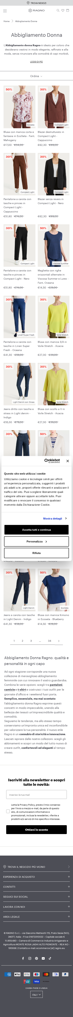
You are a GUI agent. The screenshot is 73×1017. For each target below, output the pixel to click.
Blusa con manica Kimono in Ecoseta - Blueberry (53, 617)
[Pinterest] (36, 957)
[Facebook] (23, 957)
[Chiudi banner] (67, 461)
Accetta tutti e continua (36, 529)
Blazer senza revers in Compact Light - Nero (51, 201)
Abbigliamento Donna (26, 21)
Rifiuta (36, 553)
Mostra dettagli (52, 518)
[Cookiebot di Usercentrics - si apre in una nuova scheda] (45, 461)
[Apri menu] (5, 10)
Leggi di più (36, 61)
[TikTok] (50, 957)
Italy (35, 994)
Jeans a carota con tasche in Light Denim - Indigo (19, 617)
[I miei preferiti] (63, 10)
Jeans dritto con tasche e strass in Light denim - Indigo (19, 413)
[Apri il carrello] (68, 10)
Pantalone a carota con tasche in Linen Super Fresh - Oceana (17, 346)
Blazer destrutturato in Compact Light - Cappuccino (51, 136)
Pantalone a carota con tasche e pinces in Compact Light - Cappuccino (17, 205)
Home (7, 21)
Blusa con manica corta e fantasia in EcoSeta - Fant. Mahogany (19, 136)
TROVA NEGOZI (38, 2)
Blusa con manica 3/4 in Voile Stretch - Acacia (52, 344)
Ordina (35, 76)
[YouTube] (43, 957)
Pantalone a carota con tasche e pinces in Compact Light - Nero (17, 274)
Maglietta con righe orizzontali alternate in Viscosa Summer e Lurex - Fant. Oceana (53, 276)
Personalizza (35, 541)
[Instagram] (29, 957)
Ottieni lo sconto (36, 829)
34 (49, 640)
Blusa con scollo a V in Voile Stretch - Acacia (51, 411)
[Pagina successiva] (59, 640)
